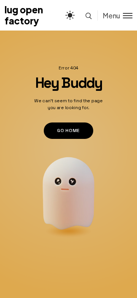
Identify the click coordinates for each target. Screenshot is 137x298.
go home (68, 130)
